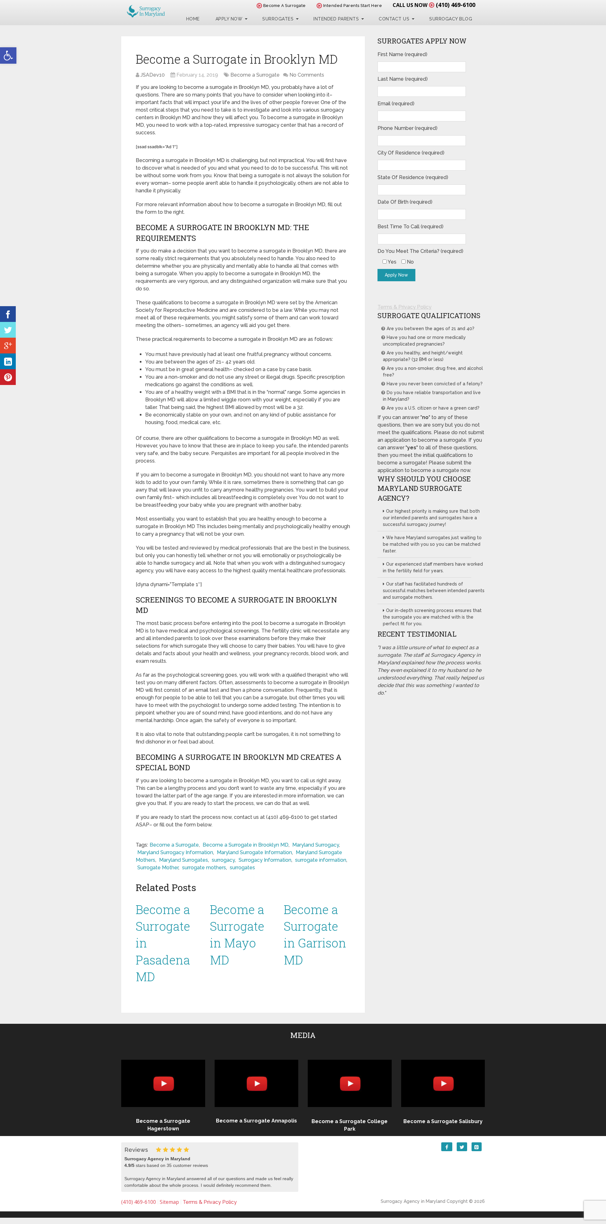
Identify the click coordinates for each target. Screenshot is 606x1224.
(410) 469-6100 (455, 5)
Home (193, 18)
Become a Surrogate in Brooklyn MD (245, 845)
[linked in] (8, 361)
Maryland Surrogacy (315, 845)
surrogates (242, 868)
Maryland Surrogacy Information (175, 852)
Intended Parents (336, 18)
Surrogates (278, 18)
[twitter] (8, 330)
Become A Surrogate (284, 5)
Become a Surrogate (255, 75)
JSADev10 (152, 75)
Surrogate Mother (157, 868)
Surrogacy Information (265, 860)
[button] (8, 55)
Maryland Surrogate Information (254, 852)
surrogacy (223, 860)
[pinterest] (8, 377)
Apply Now (229, 18)
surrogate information (320, 860)
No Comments (306, 75)
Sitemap (169, 1201)
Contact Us (394, 18)
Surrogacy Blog (450, 18)
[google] (8, 345)
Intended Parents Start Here (352, 5)
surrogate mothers (204, 868)
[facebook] (8, 314)
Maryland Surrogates (183, 860)
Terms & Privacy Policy (404, 307)
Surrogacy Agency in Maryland (413, 1201)
